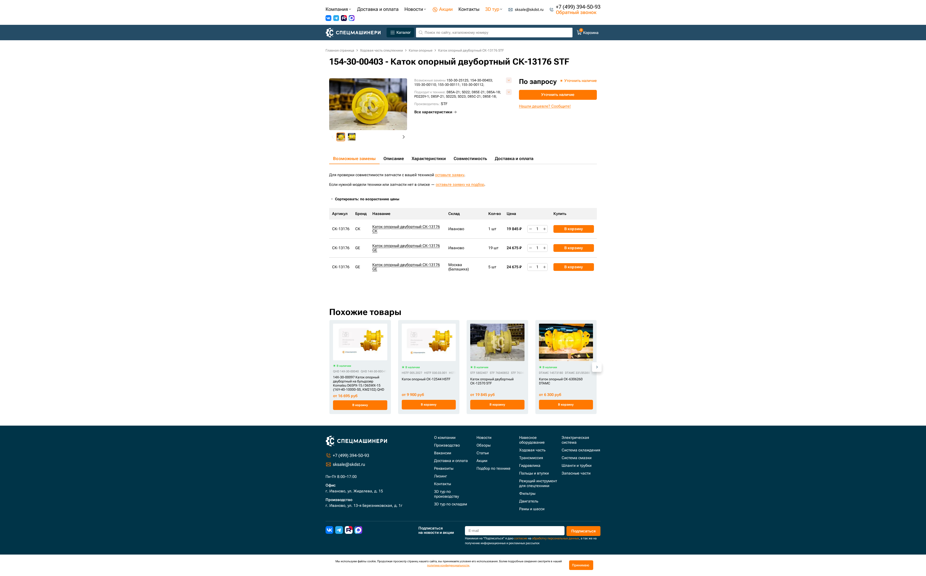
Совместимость (470, 158)
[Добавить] (544, 229)
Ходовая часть (532, 450)
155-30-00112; (473, 84)
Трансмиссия (531, 457)
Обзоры (483, 445)
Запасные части (576, 473)
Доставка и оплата (514, 158)
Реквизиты (443, 468)
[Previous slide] (332, 137)
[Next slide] (403, 137)
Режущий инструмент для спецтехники (538, 483)
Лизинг (440, 476)
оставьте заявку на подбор (460, 184)
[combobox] (369, 199)
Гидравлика (529, 465)
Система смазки (577, 457)
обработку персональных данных (555, 538)
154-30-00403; (481, 80)
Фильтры (527, 493)
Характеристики (429, 158)
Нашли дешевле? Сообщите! (545, 106)
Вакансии (442, 453)
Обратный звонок (576, 12)
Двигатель (528, 501)
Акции (482, 460)
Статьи (483, 453)
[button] (340, 137)
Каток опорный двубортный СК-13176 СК (406, 228)
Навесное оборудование (532, 440)
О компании (445, 437)
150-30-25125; (458, 80)
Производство (447, 445)
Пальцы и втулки (534, 473)
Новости (484, 437)
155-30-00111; (449, 84)
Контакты (442, 484)
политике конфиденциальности (448, 565)
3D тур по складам (450, 504)
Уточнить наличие (557, 94)
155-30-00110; (425, 84)
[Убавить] (530, 229)
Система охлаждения (581, 450)
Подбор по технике (494, 468)
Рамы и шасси (532, 509)
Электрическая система (575, 440)
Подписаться (583, 531)
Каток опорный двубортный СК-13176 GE (406, 247)
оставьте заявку (449, 175)
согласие (520, 538)
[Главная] (355, 32)
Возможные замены (354, 158)
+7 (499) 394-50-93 (578, 7)
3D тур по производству (446, 494)
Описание (393, 158)
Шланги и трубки (577, 465)
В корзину (573, 229)
